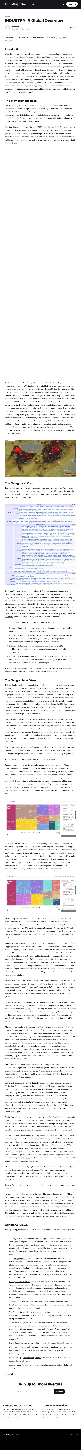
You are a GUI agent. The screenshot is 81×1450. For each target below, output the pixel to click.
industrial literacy (22, 1304)
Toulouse (71, 987)
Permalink (9, 1374)
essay (14, 1365)
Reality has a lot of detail (19, 1281)
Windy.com (59, 395)
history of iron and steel (30, 1308)
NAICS (41, 668)
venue (28, 1157)
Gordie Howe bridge (13, 862)
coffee (60, 928)
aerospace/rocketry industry (36, 1343)
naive (44, 1329)
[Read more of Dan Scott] (7, 28)
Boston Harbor (51, 389)
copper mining (15, 1315)
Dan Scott (15, 27)
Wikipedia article (20, 1258)
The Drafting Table (14, 4)
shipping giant (10, 946)
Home (32, 4)
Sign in (61, 4)
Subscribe (72, 4)
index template (51, 487)
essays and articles (56, 1304)
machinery (9, 616)
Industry (8, 16)
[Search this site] (55, 4)
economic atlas (33, 685)
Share (72, 28)
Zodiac (31, 392)
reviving (12, 1325)
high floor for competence (30, 1357)
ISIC (50, 668)
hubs (37, 1347)
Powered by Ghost (72, 1435)
